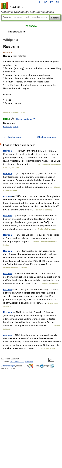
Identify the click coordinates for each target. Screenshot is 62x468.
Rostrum (7, 150)
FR (57, 2)
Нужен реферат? (25, 119)
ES (51, 2)
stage (15, 126)
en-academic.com (12, 5)
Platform (7, 126)
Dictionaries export (8, 366)
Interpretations (17, 31)
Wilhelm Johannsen (46, 137)
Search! (55, 17)
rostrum (7, 196)
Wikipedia (31, 26)
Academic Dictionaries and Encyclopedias (27, 11)
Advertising (29, 361)
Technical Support (17, 361)
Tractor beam (14, 137)
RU (39, 2)
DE (45, 2)
